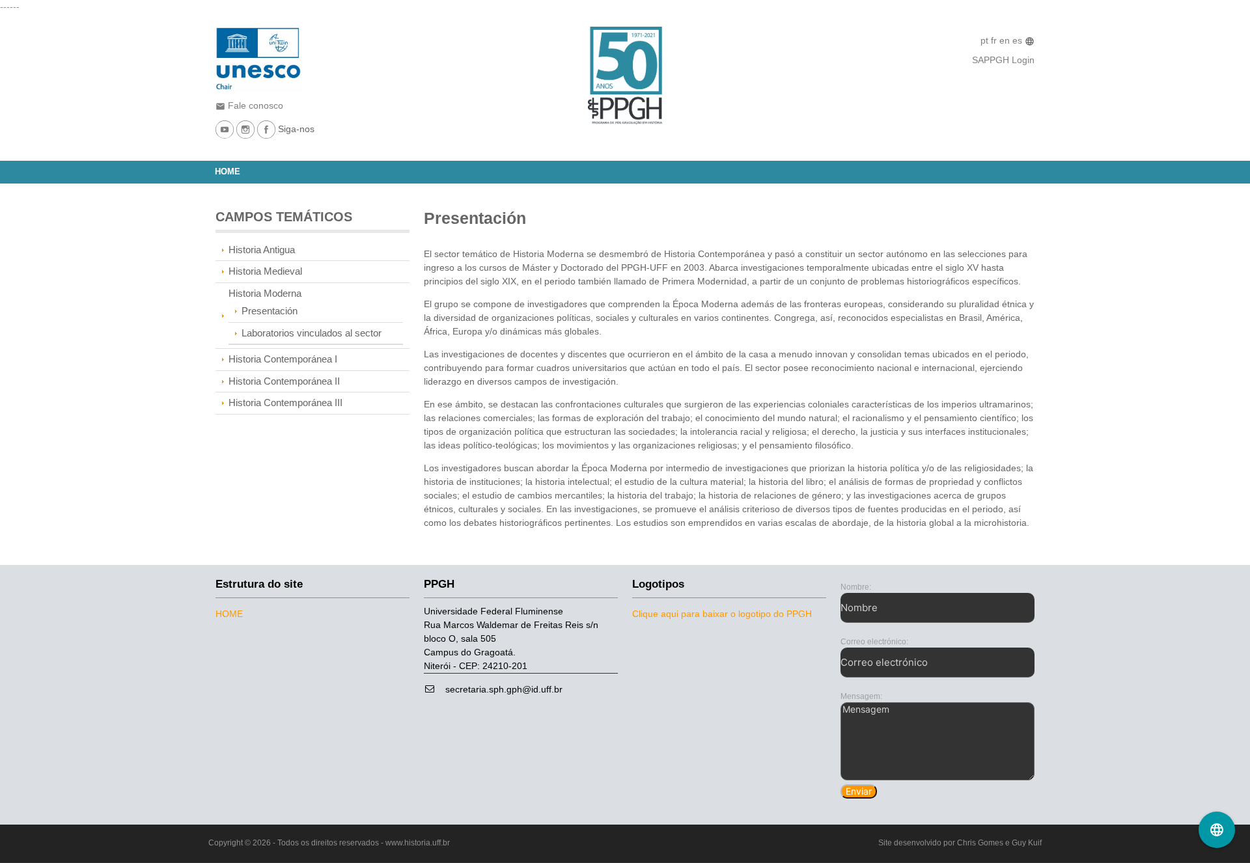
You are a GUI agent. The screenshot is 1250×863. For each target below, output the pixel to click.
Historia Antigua (262, 249)
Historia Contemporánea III (285, 402)
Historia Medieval (265, 271)
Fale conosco (249, 105)
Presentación (270, 310)
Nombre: (855, 587)
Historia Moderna (265, 293)
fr (995, 40)
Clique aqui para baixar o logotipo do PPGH (722, 614)
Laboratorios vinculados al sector (312, 332)
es (1018, 40)
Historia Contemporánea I (283, 358)
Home (227, 171)
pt (985, 40)
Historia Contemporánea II (284, 381)
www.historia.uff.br (417, 842)
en (1005, 40)
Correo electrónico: (874, 641)
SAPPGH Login (1003, 60)
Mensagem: (861, 696)
